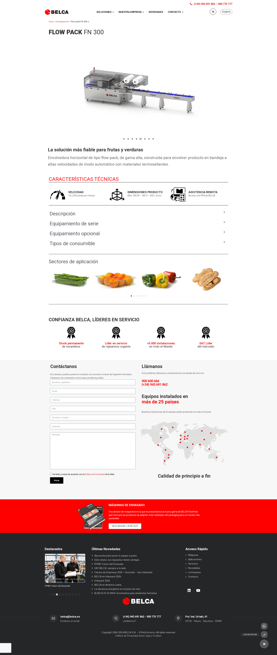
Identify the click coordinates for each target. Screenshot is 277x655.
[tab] (137, 214)
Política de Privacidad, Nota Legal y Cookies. (138, 635)
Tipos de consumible (72, 243)
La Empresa (194, 572)
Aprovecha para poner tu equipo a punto (115, 555)
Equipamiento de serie (74, 224)
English (226, 11)
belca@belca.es (70, 616)
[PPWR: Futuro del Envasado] (65, 568)
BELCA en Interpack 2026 (107, 576)
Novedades (194, 568)
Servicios (193, 563)
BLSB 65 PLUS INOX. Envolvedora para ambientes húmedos (125, 593)
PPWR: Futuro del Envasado (57, 586)
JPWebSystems (146, 632)
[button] (131, 295)
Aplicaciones (195, 559)
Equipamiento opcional (75, 233)
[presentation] (46, 594)
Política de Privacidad (95, 474)
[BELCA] (57, 12)
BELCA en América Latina (107, 584)
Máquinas (193, 555)
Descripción (62, 214)
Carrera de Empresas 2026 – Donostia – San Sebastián (123, 572)
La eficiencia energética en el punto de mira (117, 589)
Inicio (51, 21)
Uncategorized (62, 21)
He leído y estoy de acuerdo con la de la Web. (84, 474)
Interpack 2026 (102, 580)
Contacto (193, 576)
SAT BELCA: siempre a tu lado (110, 568)
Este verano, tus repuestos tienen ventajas (116, 559)
